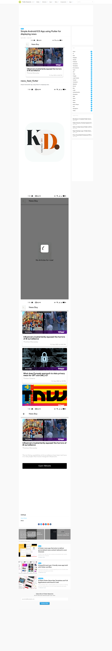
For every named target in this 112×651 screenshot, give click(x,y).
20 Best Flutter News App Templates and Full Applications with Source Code (53, 581)
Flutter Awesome (26, 2)
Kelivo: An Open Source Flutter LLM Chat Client (84, 127)
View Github (24, 518)
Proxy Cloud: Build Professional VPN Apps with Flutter (86, 135)
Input (50, 2)
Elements (44, 2)
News (22, 28)
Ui (32, 2)
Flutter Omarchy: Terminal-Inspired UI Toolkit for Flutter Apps (87, 123)
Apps (70, 2)
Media (37, 2)
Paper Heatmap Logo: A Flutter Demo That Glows (85, 131)
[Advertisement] (56, 15)
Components (63, 2)
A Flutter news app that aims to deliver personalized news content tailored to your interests (52, 550)
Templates (41, 578)
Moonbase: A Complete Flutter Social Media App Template (87, 119)
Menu (56, 2)
